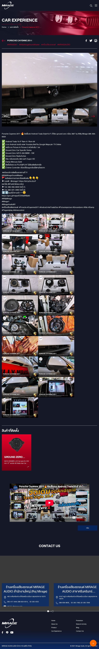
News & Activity (81, 624)
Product (54, 627)
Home (4, 27)
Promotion (79, 620)
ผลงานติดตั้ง (14, 27)
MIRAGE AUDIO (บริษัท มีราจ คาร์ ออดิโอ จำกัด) (17, 646)
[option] (49, 90)
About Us (54, 624)
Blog (77, 627)
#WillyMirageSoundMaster (29, 44)
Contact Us (80, 631)
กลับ (87, 528)
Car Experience (56, 631)
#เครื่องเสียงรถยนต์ (48, 44)
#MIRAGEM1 (12, 44)
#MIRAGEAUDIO (63, 44)
